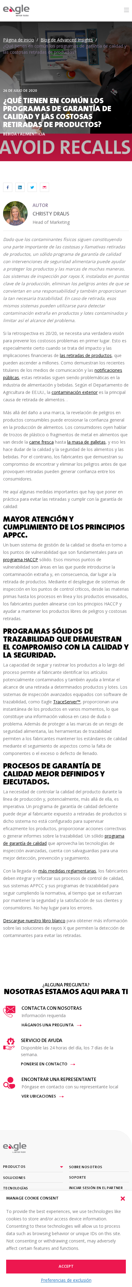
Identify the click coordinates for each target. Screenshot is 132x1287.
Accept (66, 1267)
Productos (14, 1167)
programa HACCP (20, 559)
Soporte (77, 1178)
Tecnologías (15, 1188)
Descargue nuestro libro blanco (34, 920)
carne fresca (41, 442)
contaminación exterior (75, 392)
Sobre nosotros (86, 1167)
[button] (123, 1199)
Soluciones (14, 1178)
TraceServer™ (66, 702)
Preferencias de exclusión (66, 1280)
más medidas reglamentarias (67, 871)
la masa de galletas (86, 442)
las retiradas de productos (86, 355)
